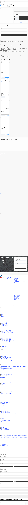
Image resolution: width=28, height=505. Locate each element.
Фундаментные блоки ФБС (4, 345)
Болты (2, 314)
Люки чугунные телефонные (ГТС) (5, 416)
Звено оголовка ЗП (3, 427)
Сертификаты (9, 277)
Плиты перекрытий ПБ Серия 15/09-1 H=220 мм (6, 329)
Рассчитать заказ (3, 5)
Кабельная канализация (17, 300)
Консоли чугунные (3, 316)
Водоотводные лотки (17, 282)
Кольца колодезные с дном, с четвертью (6, 381)
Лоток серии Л (2, 404)
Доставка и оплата (9, 279)
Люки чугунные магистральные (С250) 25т (6, 412)
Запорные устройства (4, 369)
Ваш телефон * (3, 30)
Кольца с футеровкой (3, 383)
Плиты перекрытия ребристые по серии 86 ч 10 (6, 341)
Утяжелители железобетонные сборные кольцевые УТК (7, 446)
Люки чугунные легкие (4, 410)
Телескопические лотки (4, 358)
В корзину (23, 17)
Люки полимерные (3, 409)
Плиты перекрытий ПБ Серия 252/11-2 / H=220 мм (7, 332)
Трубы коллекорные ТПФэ (4, 451)
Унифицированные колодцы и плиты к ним (6, 389)
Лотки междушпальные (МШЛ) (4, 400)
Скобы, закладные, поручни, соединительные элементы (7, 393)
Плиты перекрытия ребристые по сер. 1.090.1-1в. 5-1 (7, 338)
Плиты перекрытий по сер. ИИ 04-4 (5, 337)
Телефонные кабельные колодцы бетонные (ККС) (7, 374)
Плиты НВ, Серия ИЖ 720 (4, 326)
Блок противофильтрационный (4, 425)
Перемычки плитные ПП (4, 324)
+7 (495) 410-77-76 (7, 1)
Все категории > (16, 303)
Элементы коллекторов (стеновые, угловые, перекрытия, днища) (8, 452)
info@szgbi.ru (2, 1)
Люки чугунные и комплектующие (5, 372)
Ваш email (1, 462)
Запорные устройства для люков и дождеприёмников (17, 297)
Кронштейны (2, 317)
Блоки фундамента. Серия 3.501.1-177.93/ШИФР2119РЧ (7, 426)
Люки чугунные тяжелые (4, 417)
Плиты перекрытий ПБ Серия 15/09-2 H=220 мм (6, 330)
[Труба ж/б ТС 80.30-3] (5, 100)
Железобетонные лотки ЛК (4, 403)
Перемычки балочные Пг (4, 322)
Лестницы (2, 392)
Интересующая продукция (4, 494)
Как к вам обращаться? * (4, 27)
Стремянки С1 (2, 394)
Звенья (15, 299)
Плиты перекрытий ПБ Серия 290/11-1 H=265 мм (6, 333)
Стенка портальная (3, 433)
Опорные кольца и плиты (4, 373)
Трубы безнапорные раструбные (5, 99)
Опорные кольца (3, 384)
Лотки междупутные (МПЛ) (4, 399)
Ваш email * (2, 491)
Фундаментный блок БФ (4, 80)
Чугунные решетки (3, 418)
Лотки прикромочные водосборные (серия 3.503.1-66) (7, 354)
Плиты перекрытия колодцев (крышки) (5, 386)
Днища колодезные (3, 378)
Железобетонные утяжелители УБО (5, 445)
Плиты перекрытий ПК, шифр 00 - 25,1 (5, 336)
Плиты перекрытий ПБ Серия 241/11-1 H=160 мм (6, 331)
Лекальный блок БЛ (3, 430)
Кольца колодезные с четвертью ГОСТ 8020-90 (6, 382)
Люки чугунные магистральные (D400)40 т (6, 411)
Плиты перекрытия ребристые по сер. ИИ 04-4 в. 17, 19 (7, 340)
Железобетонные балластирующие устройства (16, 291)
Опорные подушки (4, 61)
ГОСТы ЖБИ (8, 278)
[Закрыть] (0, 307)
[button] (21, 21)
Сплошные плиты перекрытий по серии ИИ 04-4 (6, 344)
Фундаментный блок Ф (3, 442)
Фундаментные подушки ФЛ (4, 346)
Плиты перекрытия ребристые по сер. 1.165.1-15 (6, 339)
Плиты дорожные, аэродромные (5, 356)
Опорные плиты (3, 385)
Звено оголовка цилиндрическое (5, 429)
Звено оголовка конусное (4, 428)
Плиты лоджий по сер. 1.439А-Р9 (5, 325)
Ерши (1, 315)
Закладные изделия (17, 295)
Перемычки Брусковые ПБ (4, 323)
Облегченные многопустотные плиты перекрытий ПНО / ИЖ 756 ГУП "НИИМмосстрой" (11, 321)
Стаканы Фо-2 (2, 311)
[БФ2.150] (5, 81)
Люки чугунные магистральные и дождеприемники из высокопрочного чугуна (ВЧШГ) (11, 413)
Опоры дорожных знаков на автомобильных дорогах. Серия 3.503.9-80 (9, 355)
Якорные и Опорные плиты (4, 375)
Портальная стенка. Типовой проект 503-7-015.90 (7, 357)
